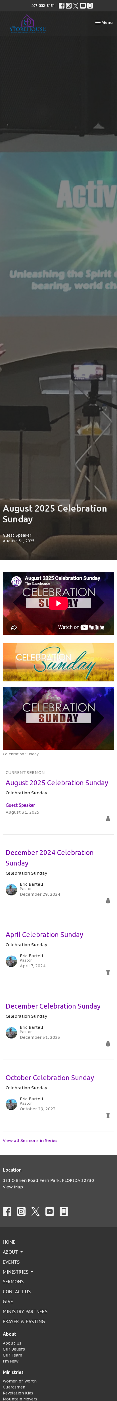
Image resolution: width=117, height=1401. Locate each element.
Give (8, 1301)
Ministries (13, 1372)
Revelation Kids (18, 1393)
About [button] (10, 1252)
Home (9, 1242)
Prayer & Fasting (24, 1321)
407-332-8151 (43, 5)
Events (11, 1262)
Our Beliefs (14, 1349)
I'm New (10, 1361)
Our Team (12, 1355)
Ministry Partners (25, 1311)
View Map (13, 1187)
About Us (12, 1343)
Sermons (13, 1281)
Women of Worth (20, 1381)
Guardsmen (14, 1387)
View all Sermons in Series (30, 1140)
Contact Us (17, 1291)
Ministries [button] (15, 1272)
